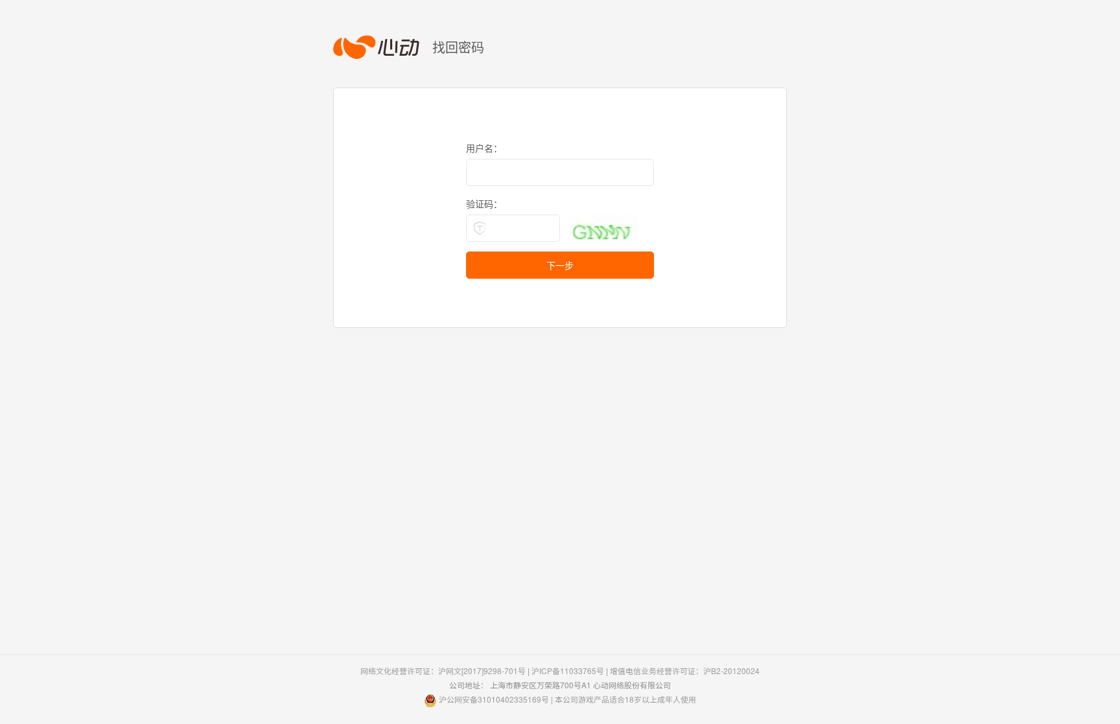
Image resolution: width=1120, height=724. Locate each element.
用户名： (484, 147)
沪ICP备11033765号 (567, 670)
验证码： (484, 203)
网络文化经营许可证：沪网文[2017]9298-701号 (443, 670)
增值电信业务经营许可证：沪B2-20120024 (685, 670)
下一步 (560, 265)
